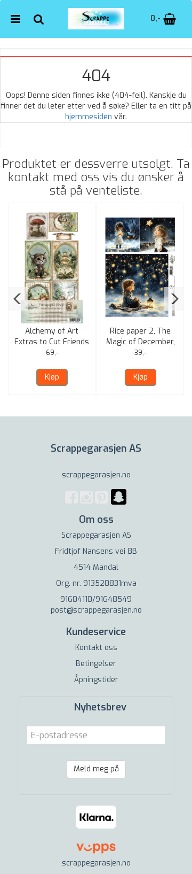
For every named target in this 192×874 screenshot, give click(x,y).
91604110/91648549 (96, 599)
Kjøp (52, 377)
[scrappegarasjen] (118, 503)
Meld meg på (96, 769)
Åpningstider (96, 680)
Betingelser (96, 664)
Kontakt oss (96, 648)
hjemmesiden (88, 117)
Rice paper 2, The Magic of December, (140, 336)
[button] (18, 299)
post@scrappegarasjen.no (96, 610)
